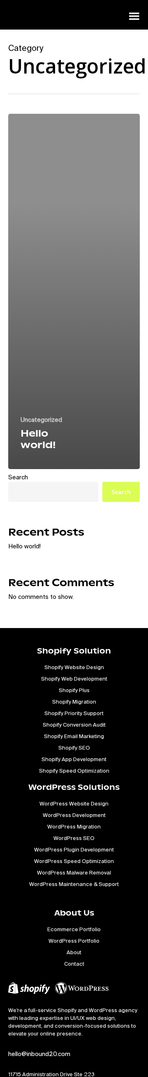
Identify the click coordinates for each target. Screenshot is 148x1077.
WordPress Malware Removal (74, 873)
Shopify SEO (74, 748)
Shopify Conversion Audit (74, 725)
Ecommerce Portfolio (74, 929)
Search (18, 477)
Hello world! (24, 546)
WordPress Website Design (74, 804)
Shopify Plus (74, 690)
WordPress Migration (74, 827)
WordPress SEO (74, 838)
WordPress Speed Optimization (74, 861)
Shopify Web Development (74, 679)
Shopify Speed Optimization (74, 771)
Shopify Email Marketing (74, 736)
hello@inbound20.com (39, 1053)
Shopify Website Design (74, 667)
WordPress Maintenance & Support (74, 884)
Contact (74, 964)
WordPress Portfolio (74, 941)
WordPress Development (74, 815)
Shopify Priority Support (74, 713)
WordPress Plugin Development (74, 850)
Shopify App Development (74, 759)
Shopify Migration (74, 702)
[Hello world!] (74, 291)
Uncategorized (41, 420)
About (74, 952)
